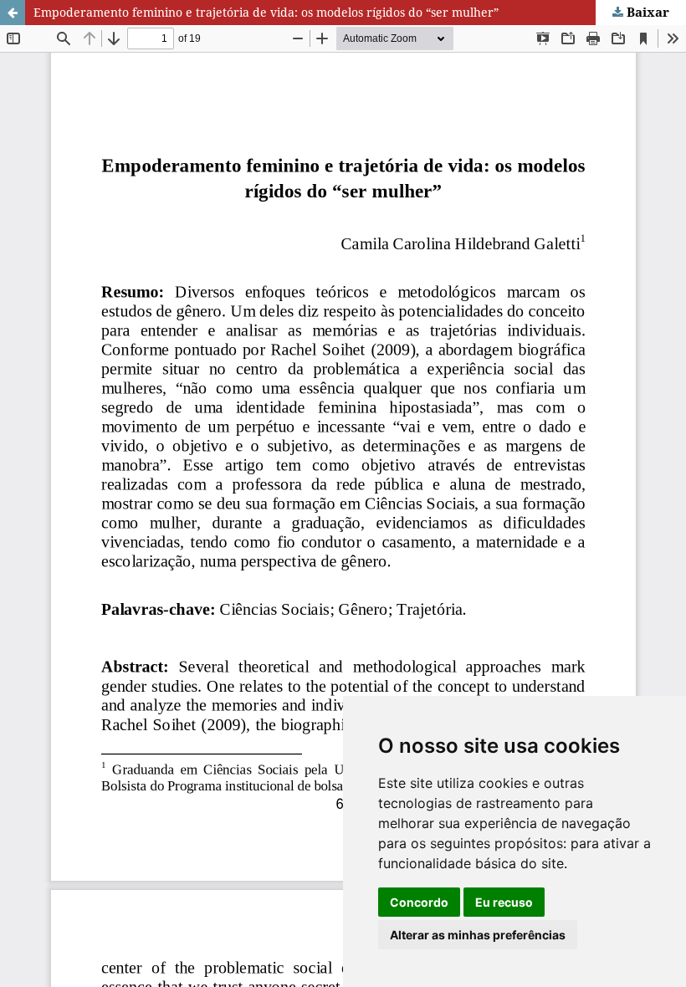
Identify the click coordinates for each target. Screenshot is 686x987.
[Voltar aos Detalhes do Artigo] (12, 12)
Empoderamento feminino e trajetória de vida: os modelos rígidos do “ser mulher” (266, 12)
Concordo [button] (419, 902)
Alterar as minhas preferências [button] (478, 935)
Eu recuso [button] (504, 902)
